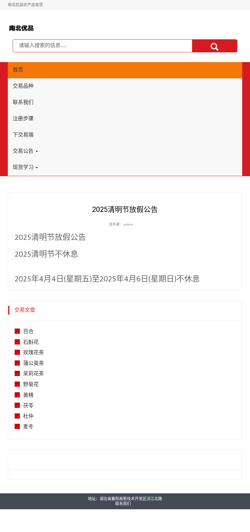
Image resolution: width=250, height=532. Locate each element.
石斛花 (31, 342)
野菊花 (31, 385)
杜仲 (28, 416)
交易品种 (23, 86)
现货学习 (24, 167)
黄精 (28, 395)
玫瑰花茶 (33, 353)
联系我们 (23, 102)
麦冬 (28, 427)
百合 (28, 332)
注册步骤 (23, 118)
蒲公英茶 (33, 363)
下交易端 (23, 135)
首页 (18, 70)
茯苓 (28, 406)
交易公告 (24, 151)
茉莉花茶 (33, 374)
